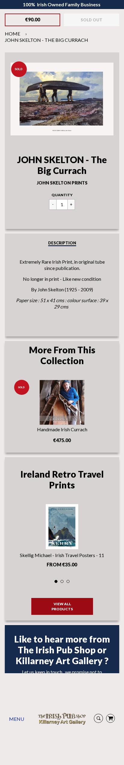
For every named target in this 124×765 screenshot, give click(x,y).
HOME (12, 33)
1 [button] (56, 581)
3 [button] (68, 581)
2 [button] (62, 581)
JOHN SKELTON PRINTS (62, 182)
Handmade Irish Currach (62, 429)
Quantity (62, 195)
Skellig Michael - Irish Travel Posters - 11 (62, 555)
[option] (61, 537)
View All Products (62, 606)
